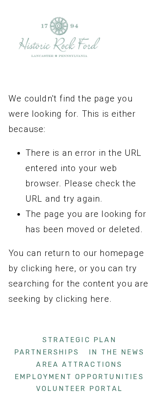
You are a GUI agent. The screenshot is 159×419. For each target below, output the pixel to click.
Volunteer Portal (79, 389)
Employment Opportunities (79, 377)
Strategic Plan (79, 340)
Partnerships (46, 352)
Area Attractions (79, 364)
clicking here (48, 268)
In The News (117, 352)
